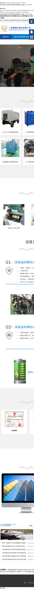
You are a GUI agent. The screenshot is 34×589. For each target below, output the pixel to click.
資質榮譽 (14, 430)
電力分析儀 (6, 571)
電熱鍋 (25, 569)
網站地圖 (2, 588)
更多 (31, 525)
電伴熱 (29, 569)
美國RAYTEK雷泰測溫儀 (24, 571)
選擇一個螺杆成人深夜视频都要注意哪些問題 (14, 543)
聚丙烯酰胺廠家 (12, 569)
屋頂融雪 (19, 569)
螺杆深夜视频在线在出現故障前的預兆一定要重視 (14, 546)
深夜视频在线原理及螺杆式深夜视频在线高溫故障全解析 (14, 553)
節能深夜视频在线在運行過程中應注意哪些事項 (14, 559)
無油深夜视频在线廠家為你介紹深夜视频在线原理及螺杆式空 (14, 556)
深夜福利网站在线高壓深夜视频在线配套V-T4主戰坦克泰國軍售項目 (14, 549)
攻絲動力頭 (13, 571)
